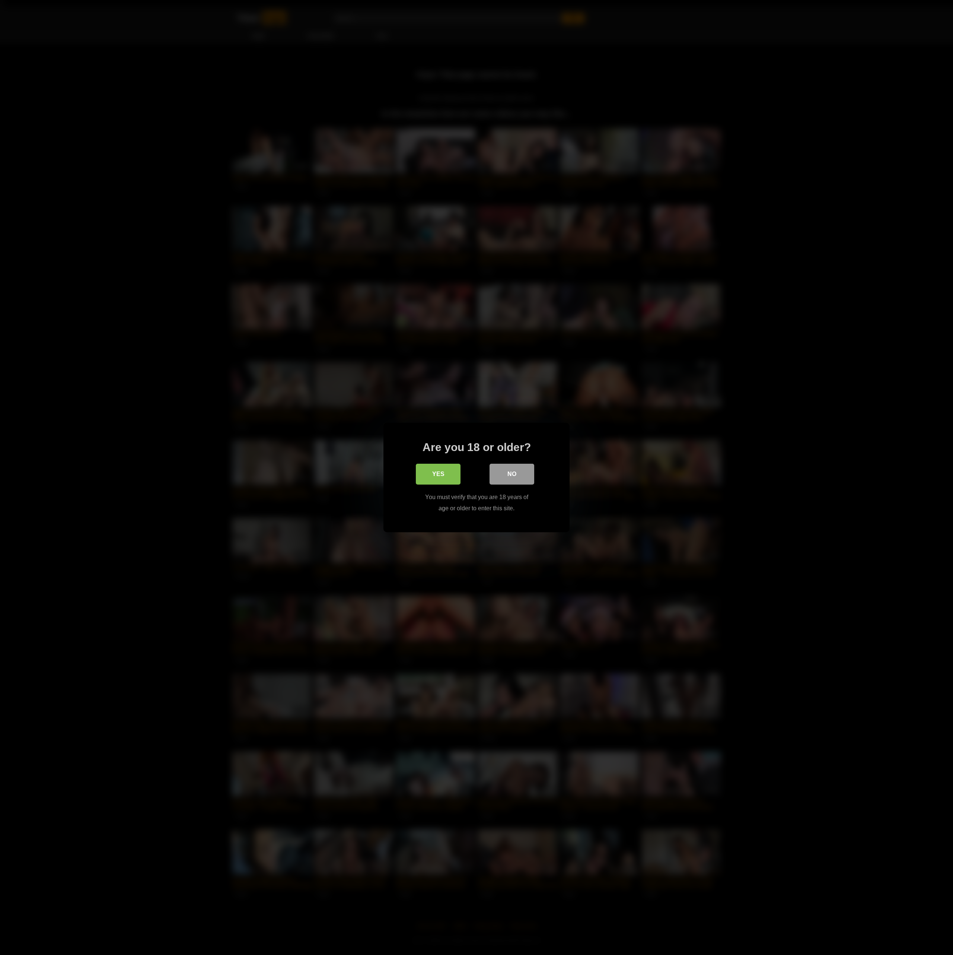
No (511, 474)
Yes (438, 474)
